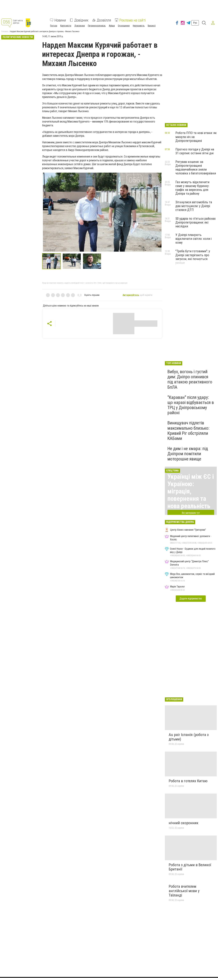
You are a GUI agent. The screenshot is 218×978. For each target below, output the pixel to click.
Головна (4, 31)
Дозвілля (104, 20)
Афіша (112, 25)
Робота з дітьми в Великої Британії (190, 867)
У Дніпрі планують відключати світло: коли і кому (193, 238)
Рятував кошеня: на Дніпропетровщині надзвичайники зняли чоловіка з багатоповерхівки (195, 167)
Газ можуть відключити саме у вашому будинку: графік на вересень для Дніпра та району (192, 187)
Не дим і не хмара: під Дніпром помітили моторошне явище (187, 453)
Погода (53, 25)
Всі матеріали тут (191, 512)
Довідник (81, 20)
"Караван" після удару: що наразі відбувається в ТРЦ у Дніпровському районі (190, 405)
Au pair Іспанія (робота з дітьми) (189, 736)
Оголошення (124, 25)
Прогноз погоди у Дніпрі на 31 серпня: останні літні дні (194, 151)
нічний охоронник (183, 823)
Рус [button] (195, 22)
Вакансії (152, 25)
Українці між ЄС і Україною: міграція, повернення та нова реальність (190, 491)
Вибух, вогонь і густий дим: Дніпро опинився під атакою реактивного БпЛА (189, 379)
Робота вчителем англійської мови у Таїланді (184, 890)
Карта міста (65, 25)
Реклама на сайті (132, 20)
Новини (60, 20)
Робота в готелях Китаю (188, 781)
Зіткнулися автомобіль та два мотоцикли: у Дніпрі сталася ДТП (193, 206)
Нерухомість (139, 25)
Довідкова (79, 25)
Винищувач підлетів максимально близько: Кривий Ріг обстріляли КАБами (188, 430)
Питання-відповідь (97, 25)
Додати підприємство (191, 598)
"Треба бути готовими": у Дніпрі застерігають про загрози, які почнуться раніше (192, 257)
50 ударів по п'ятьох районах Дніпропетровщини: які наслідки (195, 222)
